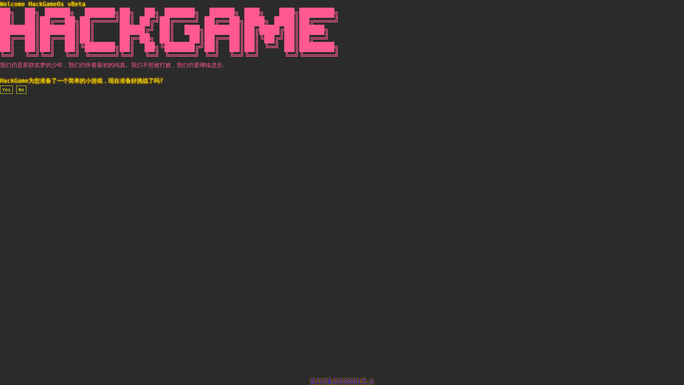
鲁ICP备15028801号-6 (342, 381)
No (21, 89)
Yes (6, 89)
